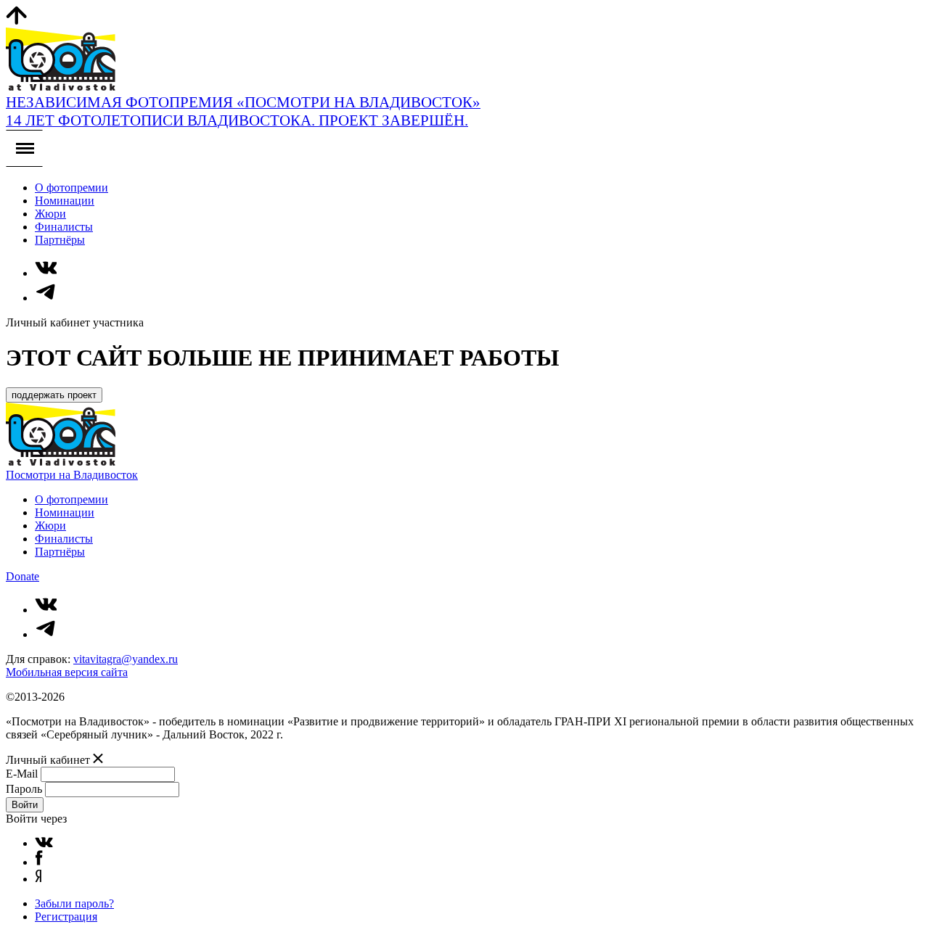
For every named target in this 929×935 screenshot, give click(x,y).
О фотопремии (71, 187)
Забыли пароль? (74, 903)
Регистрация (66, 916)
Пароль (24, 789)
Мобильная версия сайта (67, 672)
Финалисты (64, 227)
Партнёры (60, 240)
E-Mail (22, 773)
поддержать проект (54, 395)
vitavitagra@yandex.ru (125, 659)
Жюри (50, 213)
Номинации (64, 200)
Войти (25, 804)
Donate (22, 576)
